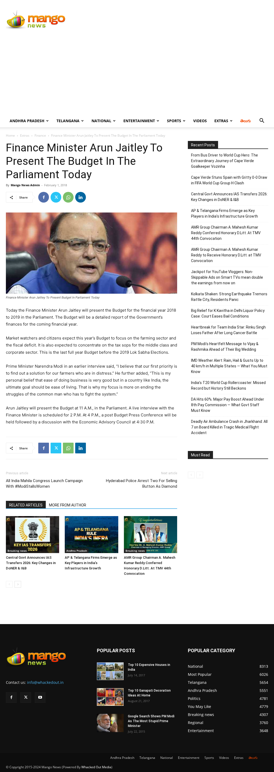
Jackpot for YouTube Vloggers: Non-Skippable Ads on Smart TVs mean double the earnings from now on (227, 277)
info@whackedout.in (45, 682)
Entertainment (139, 120)
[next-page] (17, 584)
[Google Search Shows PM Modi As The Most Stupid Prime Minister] (110, 723)
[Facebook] (43, 197)
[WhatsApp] (68, 197)
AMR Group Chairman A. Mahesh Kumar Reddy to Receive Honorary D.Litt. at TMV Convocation (226, 255)
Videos (200, 120)
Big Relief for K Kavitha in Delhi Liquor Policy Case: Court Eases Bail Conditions (228, 313)
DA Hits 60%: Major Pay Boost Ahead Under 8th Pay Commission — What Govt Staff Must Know (227, 405)
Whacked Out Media (96, 767)
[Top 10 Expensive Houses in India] (110, 671)
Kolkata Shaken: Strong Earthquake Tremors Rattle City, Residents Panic (229, 297)
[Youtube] (40, 697)
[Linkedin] (80, 197)
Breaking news (17, 551)
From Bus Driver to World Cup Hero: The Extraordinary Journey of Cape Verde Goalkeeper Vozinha (224, 161)
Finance (40, 135)
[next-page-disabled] (199, 475)
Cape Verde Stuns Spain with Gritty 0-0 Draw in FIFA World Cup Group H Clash (229, 180)
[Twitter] (56, 197)
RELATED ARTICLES (26, 505)
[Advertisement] (137, 74)
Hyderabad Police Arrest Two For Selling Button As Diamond (141, 483)
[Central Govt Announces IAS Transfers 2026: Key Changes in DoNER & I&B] (32, 534)
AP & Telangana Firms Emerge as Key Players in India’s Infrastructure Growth (91, 562)
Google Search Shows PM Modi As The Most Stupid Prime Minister (151, 721)
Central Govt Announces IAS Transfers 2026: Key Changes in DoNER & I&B (31, 562)
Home (10, 135)
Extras (221, 120)
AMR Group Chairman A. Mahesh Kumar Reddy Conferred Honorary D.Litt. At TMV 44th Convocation (226, 233)
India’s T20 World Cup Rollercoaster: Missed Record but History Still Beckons (228, 385)
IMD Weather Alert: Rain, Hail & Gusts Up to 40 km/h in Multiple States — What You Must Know (229, 366)
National (101, 120)
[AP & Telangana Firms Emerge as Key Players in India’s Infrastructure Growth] (91, 534)
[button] (261, 121)
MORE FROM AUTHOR (67, 505)
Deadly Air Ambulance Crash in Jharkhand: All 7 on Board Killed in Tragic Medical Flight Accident (229, 427)
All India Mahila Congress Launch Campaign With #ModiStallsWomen (44, 483)
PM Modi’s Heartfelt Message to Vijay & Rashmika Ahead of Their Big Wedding (224, 347)
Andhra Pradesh (27, 120)
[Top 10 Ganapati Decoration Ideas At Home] (110, 697)
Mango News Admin (25, 185)
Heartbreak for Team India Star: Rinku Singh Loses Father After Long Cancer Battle (228, 330)
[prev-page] (9, 584)
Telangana (67, 120)
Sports (174, 120)
